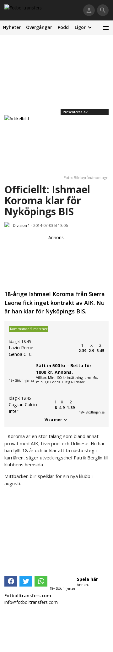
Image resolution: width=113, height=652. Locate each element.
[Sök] (103, 10)
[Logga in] (89, 10)
